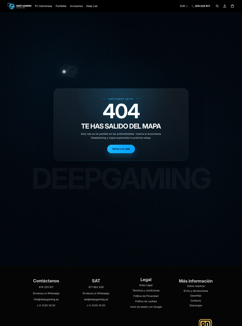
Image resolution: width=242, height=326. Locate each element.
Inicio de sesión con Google (146, 306)
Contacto (195, 300)
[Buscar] (217, 6)
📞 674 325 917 (201, 5)
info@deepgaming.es (46, 299)
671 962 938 (96, 287)
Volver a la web (121, 148)
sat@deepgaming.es (96, 299)
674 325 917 (46, 287)
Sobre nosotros (196, 285)
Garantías (195, 295)
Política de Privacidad (146, 295)
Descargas (196, 305)
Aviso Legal (146, 285)
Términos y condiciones (145, 290)
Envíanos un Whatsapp (46, 293)
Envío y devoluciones (196, 290)
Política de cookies (146, 301)
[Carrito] (232, 6)
